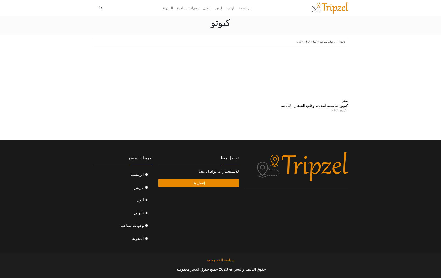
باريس (230, 8)
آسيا (315, 41)
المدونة (167, 8)
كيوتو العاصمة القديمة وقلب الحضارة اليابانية (314, 105)
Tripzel (341, 41)
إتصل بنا (199, 183)
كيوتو (345, 101)
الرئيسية (245, 8)
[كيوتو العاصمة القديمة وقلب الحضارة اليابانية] (308, 74)
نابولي (207, 8)
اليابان (307, 41)
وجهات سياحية (188, 8)
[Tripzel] (329, 8)
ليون (218, 8)
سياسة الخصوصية (220, 260)
